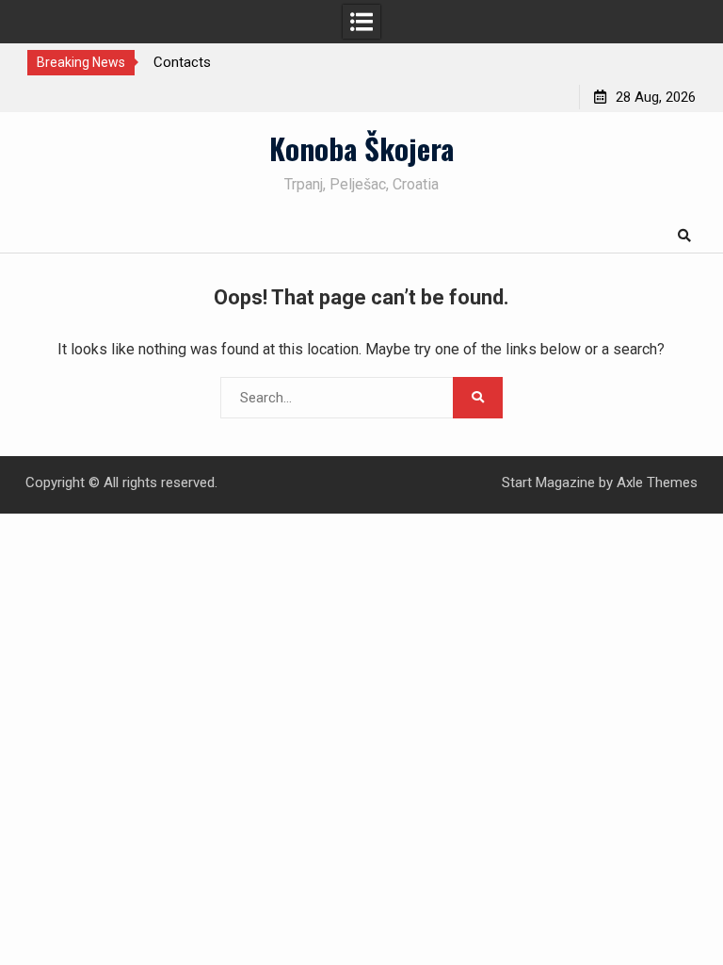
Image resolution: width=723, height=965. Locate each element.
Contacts (182, 62)
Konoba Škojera (361, 148)
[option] (252, 62)
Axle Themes (657, 482)
